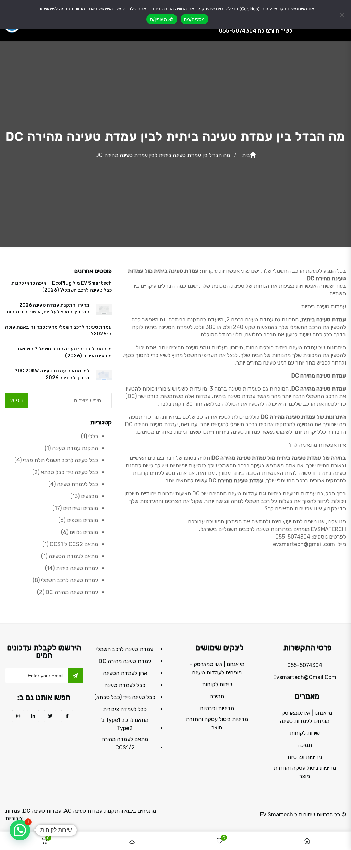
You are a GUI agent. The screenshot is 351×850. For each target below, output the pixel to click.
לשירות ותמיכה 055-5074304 (255, 30)
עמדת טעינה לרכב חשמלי (124, 649)
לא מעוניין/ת (162, 19)
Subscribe (75, 675)
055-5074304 (304, 665)
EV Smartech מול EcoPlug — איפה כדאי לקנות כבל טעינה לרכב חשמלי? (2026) (61, 286)
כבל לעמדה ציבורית (125, 709)
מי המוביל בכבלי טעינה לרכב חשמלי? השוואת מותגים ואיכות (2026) (64, 352)
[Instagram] (18, 716)
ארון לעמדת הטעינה (125, 673)
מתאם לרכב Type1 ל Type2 (124, 724)
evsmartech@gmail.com (304, 677)
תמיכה (304, 745)
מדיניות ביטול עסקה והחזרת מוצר (305, 772)
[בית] (307, 841)
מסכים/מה (194, 19)
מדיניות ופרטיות (304, 757)
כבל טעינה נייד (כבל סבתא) (124, 697)
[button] (20, 830)
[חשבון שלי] (132, 841)
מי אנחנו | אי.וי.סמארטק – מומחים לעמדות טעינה (304, 717)
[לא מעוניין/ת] (342, 14)
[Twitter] (50, 716)
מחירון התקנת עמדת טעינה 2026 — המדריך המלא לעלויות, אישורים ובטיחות (48, 308)
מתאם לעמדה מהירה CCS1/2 (124, 743)
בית (246, 155)
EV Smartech (276, 814)
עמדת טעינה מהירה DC (125, 661)
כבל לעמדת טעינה (124, 685)
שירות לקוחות (305, 733)
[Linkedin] (33, 716)
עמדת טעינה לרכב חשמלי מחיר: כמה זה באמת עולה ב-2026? (58, 330)
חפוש (16, 400)
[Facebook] (67, 716)
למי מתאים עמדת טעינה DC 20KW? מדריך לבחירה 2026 (51, 374)
